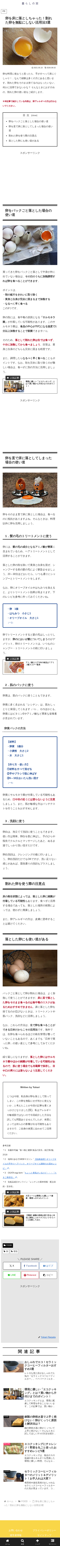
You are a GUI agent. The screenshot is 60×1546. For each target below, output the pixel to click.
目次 (26, 115)
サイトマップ (44, 1535)
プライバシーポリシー (44, 1530)
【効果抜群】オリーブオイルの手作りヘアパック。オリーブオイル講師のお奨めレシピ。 (30, 1163)
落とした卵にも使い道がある (24, 140)
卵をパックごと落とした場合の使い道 (28, 121)
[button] (48, 1275)
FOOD (9, 1245)
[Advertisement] (30, 176)
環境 (16, 1251)
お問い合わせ (16, 1530)
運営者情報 (16, 1535)
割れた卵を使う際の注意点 (23, 135)
